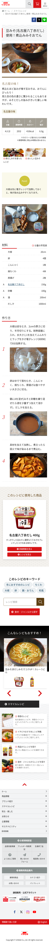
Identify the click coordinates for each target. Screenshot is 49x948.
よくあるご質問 (10, 858)
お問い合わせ (14, 883)
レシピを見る (25, 554)
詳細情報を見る (25, 549)
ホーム (7, 10)
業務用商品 (14, 877)
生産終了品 (39, 846)
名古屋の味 (9, 111)
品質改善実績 (10, 846)
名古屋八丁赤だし (16, 284)
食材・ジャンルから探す (26, 611)
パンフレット (35, 883)
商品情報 (5, 796)
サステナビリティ (9, 826)
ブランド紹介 (7, 801)
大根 (7, 590)
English (43, 921)
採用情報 (5, 831)
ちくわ (38, 584)
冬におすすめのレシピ (18, 584)
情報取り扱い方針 (9, 921)
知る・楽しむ (7, 811)
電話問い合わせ (39, 858)
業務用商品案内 (25, 870)
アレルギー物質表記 (24, 847)
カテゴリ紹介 (35, 877)
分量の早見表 (40, 245)
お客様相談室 (25, 840)
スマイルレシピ (20, 10)
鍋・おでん (28, 590)
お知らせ (5, 816)
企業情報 (5, 821)
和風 (41, 590)
